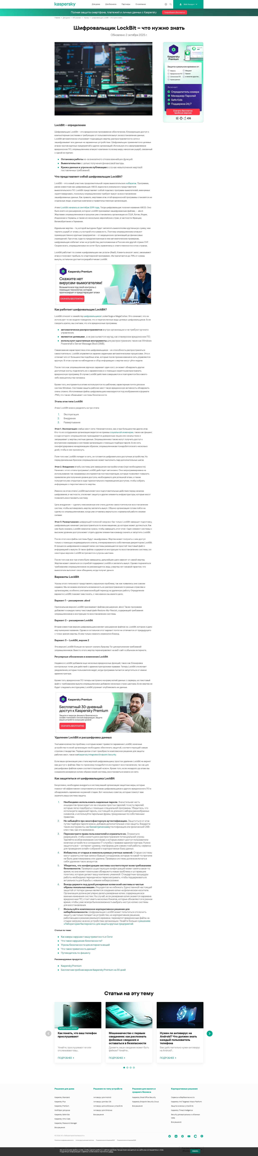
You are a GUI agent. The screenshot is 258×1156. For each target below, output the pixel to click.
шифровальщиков (92, 316)
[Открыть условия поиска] (170, 4)
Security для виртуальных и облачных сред (185, 1116)
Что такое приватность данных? (78, 948)
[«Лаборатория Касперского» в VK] (176, 1136)
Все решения (60, 1127)
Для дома (96, 4)
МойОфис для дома (62, 1110)
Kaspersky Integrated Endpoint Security (97, 754)
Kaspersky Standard (62, 1097)
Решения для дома (64, 1088)
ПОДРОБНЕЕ (65, 1057)
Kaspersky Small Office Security (144, 1097)
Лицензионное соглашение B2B (126, 1140)
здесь (111, 1152)
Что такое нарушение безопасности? (81, 940)
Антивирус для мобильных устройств (107, 1106)
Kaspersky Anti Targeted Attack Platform (186, 1102)
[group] (77, 1032)
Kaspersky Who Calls (62, 1119)
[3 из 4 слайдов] (130, 1067)
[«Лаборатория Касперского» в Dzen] (182, 1136)
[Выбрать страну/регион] (165, 4)
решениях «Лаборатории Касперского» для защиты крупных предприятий (107, 922)
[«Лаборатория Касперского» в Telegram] (169, 1136)
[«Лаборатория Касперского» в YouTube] (189, 1136)
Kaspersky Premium (71, 965)
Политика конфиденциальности (64, 1140)
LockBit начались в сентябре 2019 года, (80, 207)
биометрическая (98, 826)
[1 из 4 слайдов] (124, 1067)
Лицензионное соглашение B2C (105, 1140)
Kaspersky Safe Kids (62, 1115)
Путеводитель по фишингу (75, 952)
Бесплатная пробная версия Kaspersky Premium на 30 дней (93, 969)
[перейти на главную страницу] (65, 4)
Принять (195, 1151)
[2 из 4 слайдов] (127, 1067)
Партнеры (126, 4)
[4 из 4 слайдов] (133, 1067)
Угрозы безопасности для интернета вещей (85, 944)
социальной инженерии (121, 432)
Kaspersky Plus (60, 1102)
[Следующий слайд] (209, 1033)
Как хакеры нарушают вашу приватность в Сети (86, 936)
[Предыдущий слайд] (48, 1033)
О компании (141, 4)
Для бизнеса (110, 4)
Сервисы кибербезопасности (183, 1097)
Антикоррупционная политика (85, 1140)
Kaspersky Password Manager (66, 1123)
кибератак (131, 183)
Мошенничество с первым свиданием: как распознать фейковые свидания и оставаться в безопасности (127, 1038)
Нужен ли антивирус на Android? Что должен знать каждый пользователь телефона (178, 1038)
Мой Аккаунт (189, 4)
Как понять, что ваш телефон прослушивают (77, 1035)
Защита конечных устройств (182, 1106)
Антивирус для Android (102, 1097)
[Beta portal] (201, 1136)
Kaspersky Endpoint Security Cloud (145, 1102)
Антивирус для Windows (102, 1110)
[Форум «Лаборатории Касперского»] (195, 1136)
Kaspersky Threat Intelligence (182, 1110)
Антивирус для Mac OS (102, 1102)
